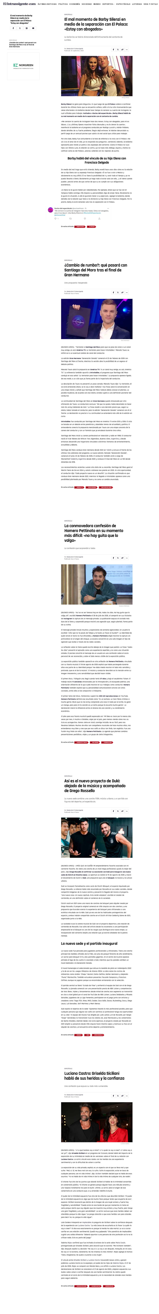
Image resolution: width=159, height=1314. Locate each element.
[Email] (33, 28)
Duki (88, 1035)
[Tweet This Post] (118, 50)
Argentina (115, 438)
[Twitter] (20, 28)
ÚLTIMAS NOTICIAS (47, 4)
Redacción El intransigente (75, 49)
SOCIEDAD (87, 4)
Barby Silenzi (66, 104)
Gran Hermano (92, 487)
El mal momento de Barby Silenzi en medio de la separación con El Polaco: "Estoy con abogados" (21, 19)
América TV (80, 487)
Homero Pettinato (83, 615)
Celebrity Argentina (78, 459)
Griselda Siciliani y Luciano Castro (87, 1260)
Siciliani (98, 1173)
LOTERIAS (137, 4)
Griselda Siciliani (78, 1153)
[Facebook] (13, 28)
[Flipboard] (27, 28)
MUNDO (97, 4)
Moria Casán (120, 1242)
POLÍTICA (63, 4)
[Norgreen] (23, 66)
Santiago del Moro (106, 487)
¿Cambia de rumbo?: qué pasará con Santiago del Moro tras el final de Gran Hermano (22, 45)
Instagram (95, 742)
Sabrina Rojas (118, 1263)
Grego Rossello (75, 872)
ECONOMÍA (75, 4)
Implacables (87, 1222)
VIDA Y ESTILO (151, 4)
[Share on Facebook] (113, 50)
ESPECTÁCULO (123, 4)
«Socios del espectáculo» (102, 113)
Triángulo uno (108, 742)
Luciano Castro (67, 1159)
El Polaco (111, 104)
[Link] (122, 50)
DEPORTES (108, 4)
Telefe (109, 450)
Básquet (79, 1035)
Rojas (70, 1242)
